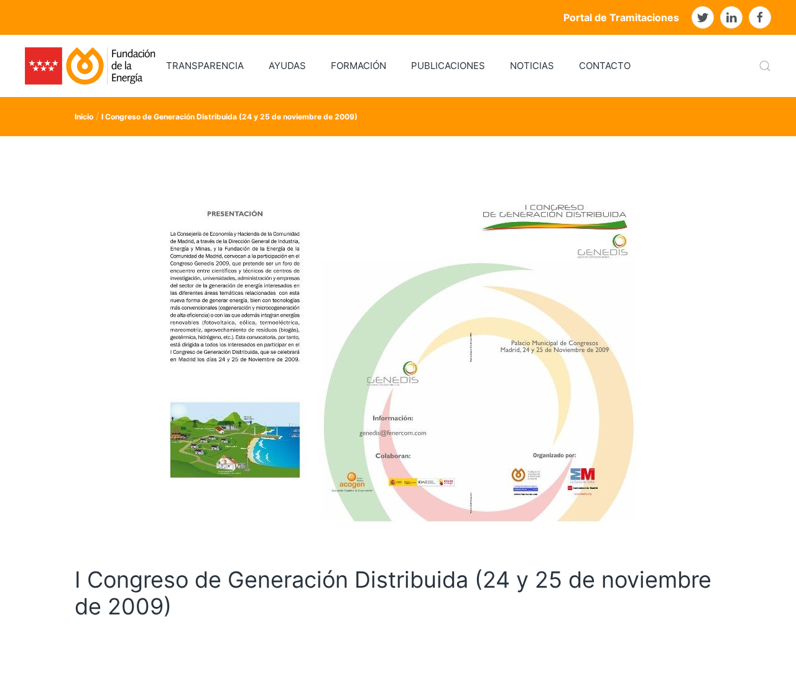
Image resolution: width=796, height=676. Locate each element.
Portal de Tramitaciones (621, 17)
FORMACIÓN (358, 66)
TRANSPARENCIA (205, 66)
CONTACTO (605, 66)
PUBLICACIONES (448, 66)
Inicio (84, 116)
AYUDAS (287, 66)
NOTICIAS (532, 66)
